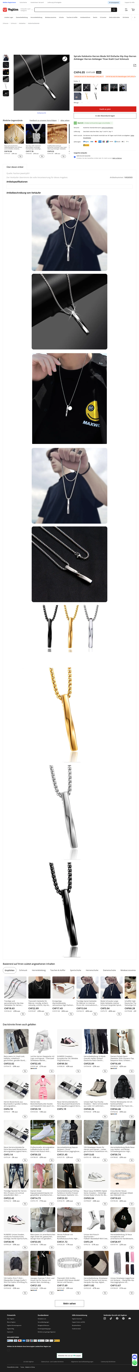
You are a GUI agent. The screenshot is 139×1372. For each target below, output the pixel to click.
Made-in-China (30, 1367)
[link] (5, 23)
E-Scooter (103, 17)
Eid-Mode (126, 17)
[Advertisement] (69, 39)
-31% (99, 72)
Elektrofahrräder (114, 17)
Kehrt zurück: (78, 135)
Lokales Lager (8, 17)
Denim (95, 17)
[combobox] (84, 102)
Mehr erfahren (117, 158)
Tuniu (22, 1367)
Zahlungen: (77, 142)
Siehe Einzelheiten (107, 128)
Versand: (76, 128)
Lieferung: (77, 131)
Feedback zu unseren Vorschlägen (43, 120)
